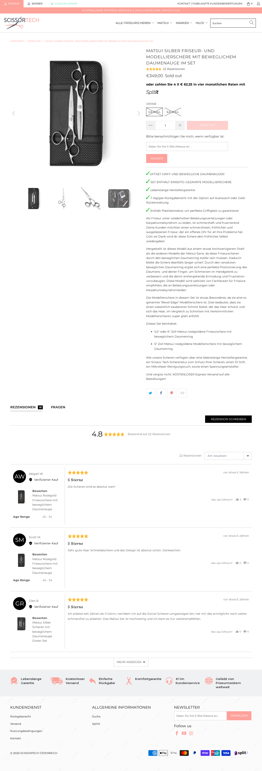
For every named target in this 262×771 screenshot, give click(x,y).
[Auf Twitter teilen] (150, 393)
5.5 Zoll (154, 112)
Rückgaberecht (20, 716)
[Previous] (14, 113)
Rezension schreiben (228, 419)
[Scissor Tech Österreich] (23, 23)
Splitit (96, 723)
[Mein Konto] (258, 3)
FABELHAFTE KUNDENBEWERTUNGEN (217, 3)
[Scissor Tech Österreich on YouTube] (184, 733)
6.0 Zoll (173, 112)
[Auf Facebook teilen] (161, 393)
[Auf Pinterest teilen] (171, 393)
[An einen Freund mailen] (182, 393)
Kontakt (15, 738)
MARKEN (183, 23)
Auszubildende (66, 3)
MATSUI (163, 23)
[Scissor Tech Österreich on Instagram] (191, 733)
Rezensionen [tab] (26, 407)
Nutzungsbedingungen (26, 731)
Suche (96, 716)
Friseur (13, 3)
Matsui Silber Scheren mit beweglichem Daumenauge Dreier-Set (42, 632)
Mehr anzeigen (129, 662)
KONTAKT (183, 3)
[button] (165, 69)
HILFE (200, 23)
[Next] (138, 113)
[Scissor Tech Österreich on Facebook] (177, 733)
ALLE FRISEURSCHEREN (133, 23)
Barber (37, 3)
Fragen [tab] (58, 407)
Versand (15, 723)
